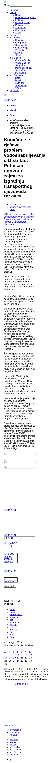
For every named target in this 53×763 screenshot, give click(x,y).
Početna (14, 10)
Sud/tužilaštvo (22, 70)
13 (18, 654)
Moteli (18, 80)
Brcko (12, 115)
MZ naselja (20, 73)
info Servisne (16, 75)
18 (10, 658)
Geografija (20, 42)
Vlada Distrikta (22, 63)
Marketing (15, 732)
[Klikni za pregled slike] (19, 224)
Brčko (18, 15)
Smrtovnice (21, 85)
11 (10, 654)
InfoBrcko (8, 725)
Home (13, 105)
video (18, 88)
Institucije (20, 20)
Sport (18, 32)
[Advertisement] (19, 485)
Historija (19, 40)
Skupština (20, 65)
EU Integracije (22, 22)
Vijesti (13, 12)
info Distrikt (15, 58)
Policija (19, 25)
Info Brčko (15, 37)
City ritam (20, 30)
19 (14, 658)
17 (5, 658)
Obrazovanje (21, 48)
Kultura (18, 53)
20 (18, 658)
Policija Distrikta (23, 68)
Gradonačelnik (22, 60)
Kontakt (13, 735)
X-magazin (20, 27)
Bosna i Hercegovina (25, 17)
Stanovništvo (21, 45)
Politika (13, 35)
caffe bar (19, 83)
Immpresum (15, 730)
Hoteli (18, 78)
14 (22, 654)
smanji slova (16, 207)
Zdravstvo (20, 50)
